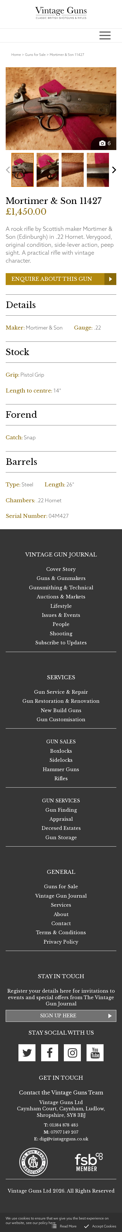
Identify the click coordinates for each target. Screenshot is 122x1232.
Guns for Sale (35, 54)
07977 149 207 (64, 1132)
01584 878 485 (63, 1125)
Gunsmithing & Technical (61, 587)
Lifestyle (61, 606)
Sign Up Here (58, 1015)
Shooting (61, 633)
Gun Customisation (61, 719)
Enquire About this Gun (51, 279)
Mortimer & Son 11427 (67, 54)
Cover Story (61, 569)
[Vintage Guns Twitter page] (26, 1052)
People (61, 624)
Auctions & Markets (61, 597)
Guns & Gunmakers (61, 578)
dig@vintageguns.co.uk (63, 1139)
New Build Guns (61, 710)
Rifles (61, 778)
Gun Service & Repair (61, 692)
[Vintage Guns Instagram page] (72, 1052)
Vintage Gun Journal (61, 896)
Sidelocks (61, 760)
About (61, 914)
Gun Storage (61, 837)
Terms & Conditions (61, 932)
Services (61, 905)
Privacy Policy (61, 942)
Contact (61, 923)
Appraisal (61, 819)
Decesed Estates (61, 828)
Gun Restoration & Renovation (61, 701)
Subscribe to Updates (61, 642)
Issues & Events (61, 615)
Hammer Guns (61, 769)
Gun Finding (61, 810)
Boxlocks (61, 751)
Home (16, 54)
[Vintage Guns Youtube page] (95, 1052)
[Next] (113, 170)
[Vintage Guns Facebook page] (49, 1052)
